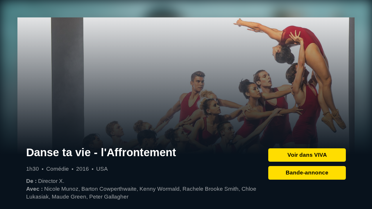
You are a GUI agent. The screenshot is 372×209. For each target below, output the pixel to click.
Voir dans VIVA (307, 155)
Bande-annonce (307, 173)
